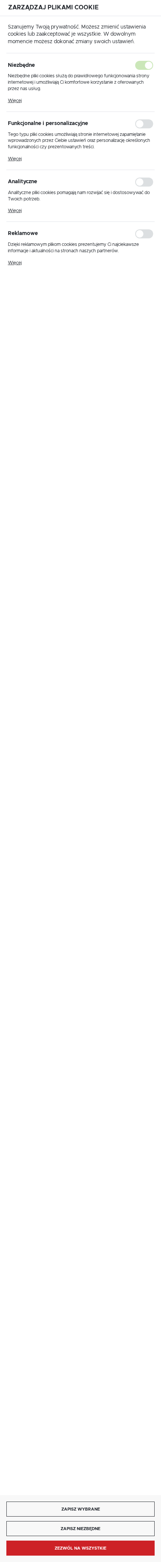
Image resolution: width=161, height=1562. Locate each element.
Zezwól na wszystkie (80, 1548)
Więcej (15, 100)
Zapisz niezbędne (80, 1529)
